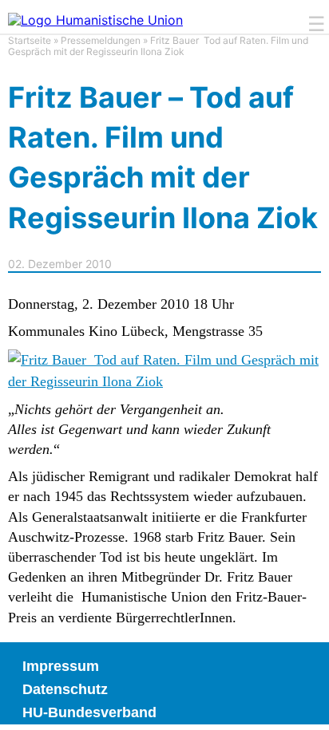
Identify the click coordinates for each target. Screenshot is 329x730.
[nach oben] (305, 706)
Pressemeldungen (101, 40)
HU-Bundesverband (89, 712)
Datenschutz (65, 689)
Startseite (29, 40)
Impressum (60, 666)
